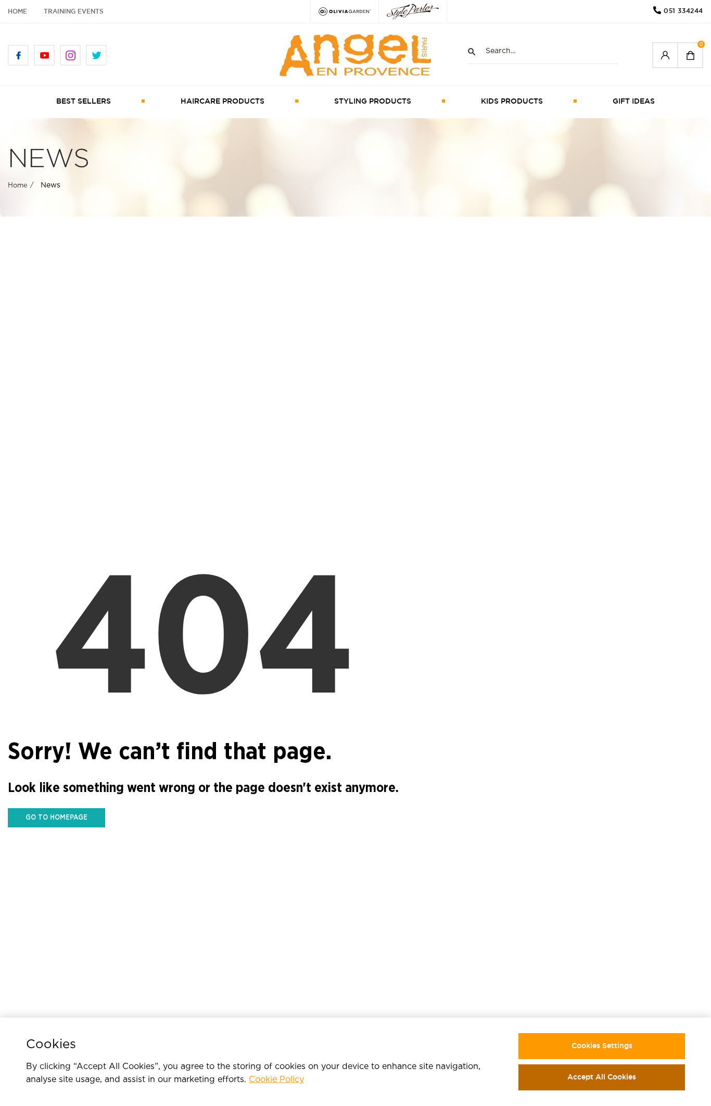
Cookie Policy (276, 1080)
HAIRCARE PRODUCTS (222, 101)
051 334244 (683, 10)
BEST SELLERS (83, 101)
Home (17, 11)
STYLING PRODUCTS (372, 101)
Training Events (74, 11)
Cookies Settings (602, 1045)
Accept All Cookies (601, 1077)
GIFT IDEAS (634, 101)
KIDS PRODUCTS (512, 101)
